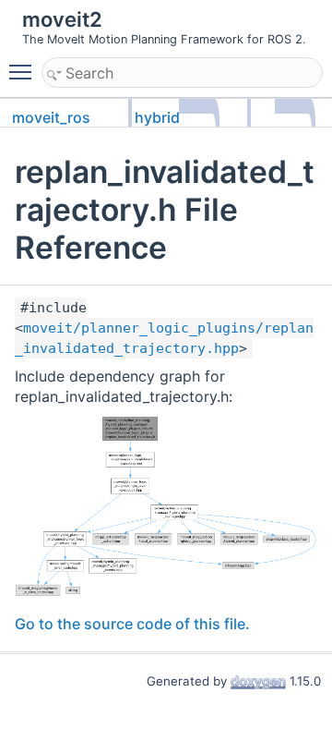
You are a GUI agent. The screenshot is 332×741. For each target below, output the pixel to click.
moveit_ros (51, 117)
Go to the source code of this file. (132, 623)
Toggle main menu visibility (24, 71)
